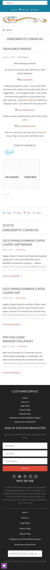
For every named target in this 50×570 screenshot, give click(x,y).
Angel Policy (25, 406)
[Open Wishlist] (4, 566)
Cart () (24, 10)
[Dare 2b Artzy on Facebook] (14, 476)
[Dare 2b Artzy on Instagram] (30, 476)
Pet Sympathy (30, 100)
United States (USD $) (23, 553)
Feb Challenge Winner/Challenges (18, 339)
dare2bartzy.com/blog (25, 39)
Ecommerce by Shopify (37, 561)
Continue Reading (11, 276)
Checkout (34, 10)
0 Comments (23, 57)
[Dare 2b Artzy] (25, 20)
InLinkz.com (6, 194)
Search (25, 398)
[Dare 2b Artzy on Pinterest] (25, 476)
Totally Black (30, 177)
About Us (25, 402)
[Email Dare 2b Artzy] (36, 476)
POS (23, 561)
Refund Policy (25, 414)
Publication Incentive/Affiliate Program (25, 417)
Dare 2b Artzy (15, 561)
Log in (14, 10)
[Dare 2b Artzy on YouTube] (19, 476)
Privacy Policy (25, 409)
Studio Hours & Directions (25, 422)
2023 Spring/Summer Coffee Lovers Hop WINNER (24, 242)
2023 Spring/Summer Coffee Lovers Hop (24, 291)
